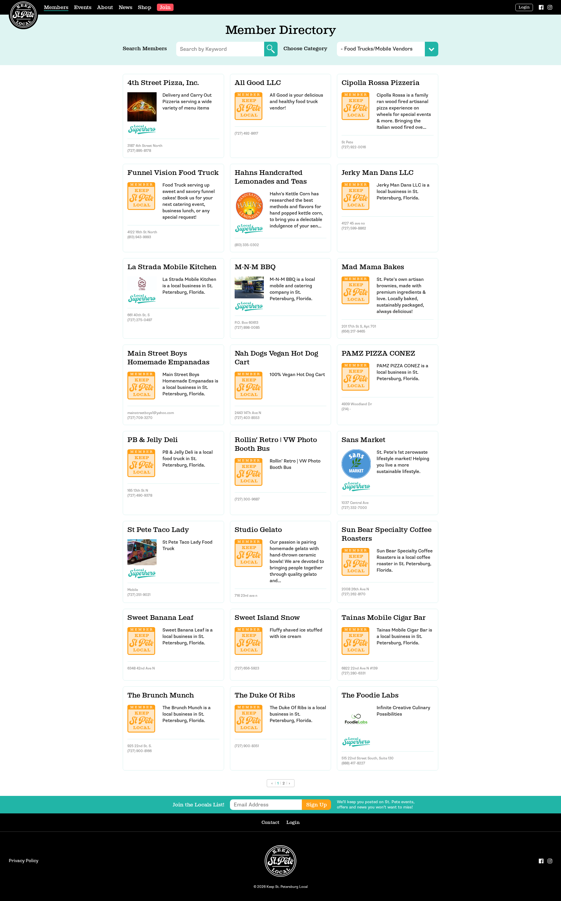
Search (271, 49)
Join (165, 7)
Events (82, 7)
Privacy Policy (23, 861)
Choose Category (305, 48)
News (125, 7)
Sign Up (316, 804)
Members (56, 7)
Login (524, 7)
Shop (144, 7)
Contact (270, 822)
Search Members (145, 48)
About (105, 7)
